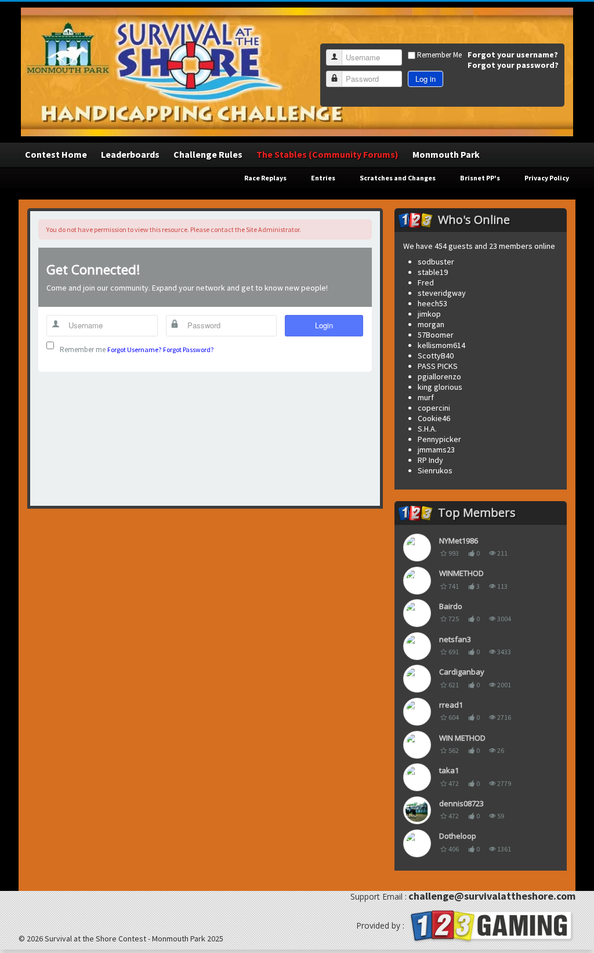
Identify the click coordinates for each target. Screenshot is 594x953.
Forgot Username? (134, 349)
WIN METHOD (462, 738)
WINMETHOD (461, 573)
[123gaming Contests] (490, 925)
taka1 (449, 770)
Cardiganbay (461, 671)
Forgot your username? (513, 54)
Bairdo (450, 606)
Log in (425, 78)
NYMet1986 (458, 540)
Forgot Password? (188, 349)
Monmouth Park (446, 154)
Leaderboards (130, 154)
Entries (323, 177)
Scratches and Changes (398, 177)
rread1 (451, 705)
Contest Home (56, 154)
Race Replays (265, 177)
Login (324, 325)
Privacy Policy (546, 177)
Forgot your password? (513, 65)
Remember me (83, 349)
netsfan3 (455, 639)
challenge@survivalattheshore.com (491, 896)
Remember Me (439, 55)
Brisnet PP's (480, 177)
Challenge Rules (207, 154)
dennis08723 (461, 803)
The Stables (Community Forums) (327, 154)
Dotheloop (457, 836)
